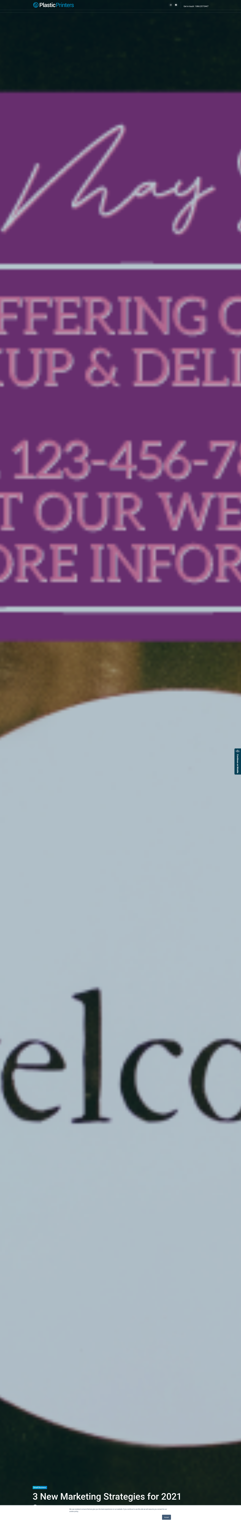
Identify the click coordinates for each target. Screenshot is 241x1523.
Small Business (39, 1487)
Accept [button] (166, 1517)
